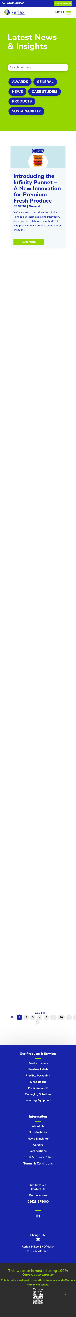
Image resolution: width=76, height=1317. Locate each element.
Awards (20, 81)
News (17, 91)
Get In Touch (63, 3)
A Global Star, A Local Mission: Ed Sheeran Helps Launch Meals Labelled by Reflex (34, 944)
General (45, 81)
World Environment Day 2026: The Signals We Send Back (35, 450)
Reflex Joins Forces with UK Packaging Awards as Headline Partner (36, 695)
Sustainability (26, 111)
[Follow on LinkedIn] (38, 1215)
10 (61, 1017)
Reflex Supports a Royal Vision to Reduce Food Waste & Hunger (36, 815)
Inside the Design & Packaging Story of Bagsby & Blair (35, 572)
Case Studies (44, 91)
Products (22, 101)
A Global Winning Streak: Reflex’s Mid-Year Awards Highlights (37, 320)
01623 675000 (15, 3)
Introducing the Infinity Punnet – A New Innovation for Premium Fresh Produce (37, 188)
